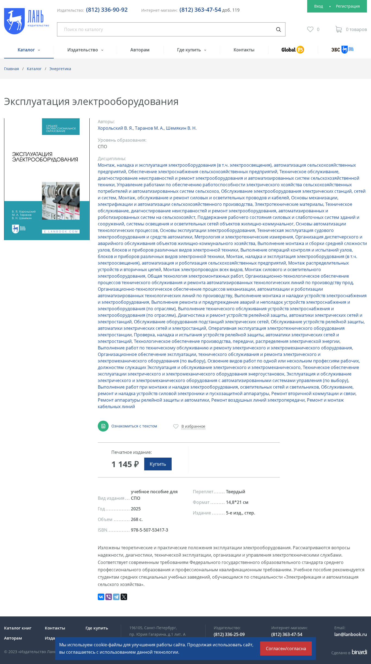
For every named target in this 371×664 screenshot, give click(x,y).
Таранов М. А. (149, 128)
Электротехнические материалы (289, 204)
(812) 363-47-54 (200, 9)
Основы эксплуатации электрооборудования (207, 230)
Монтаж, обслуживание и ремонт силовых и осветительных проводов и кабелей (203, 198)
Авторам (140, 50)
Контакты (244, 50)
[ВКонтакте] (101, 597)
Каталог (27, 50)
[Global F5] (293, 52)
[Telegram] (116, 597)
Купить (158, 464)
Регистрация (348, 6)
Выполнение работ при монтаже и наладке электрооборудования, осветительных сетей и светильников (208, 387)
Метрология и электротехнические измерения (243, 237)
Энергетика (60, 68)
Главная (11, 68)
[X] (124, 597)
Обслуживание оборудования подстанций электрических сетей (201, 322)
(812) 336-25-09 (229, 634)
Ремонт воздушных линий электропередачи (258, 400)
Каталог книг (18, 628)
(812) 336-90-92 (107, 9)
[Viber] (108, 597)
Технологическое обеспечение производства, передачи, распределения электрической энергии (236, 341)
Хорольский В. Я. (115, 128)
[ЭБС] (342, 52)
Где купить (189, 50)
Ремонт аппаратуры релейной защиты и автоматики (153, 400)
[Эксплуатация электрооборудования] (47, 179)
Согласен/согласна (286, 648)
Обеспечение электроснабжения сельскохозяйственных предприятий (202, 172)
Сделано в (348, 652)
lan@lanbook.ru (350, 634)
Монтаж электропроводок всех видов (203, 269)
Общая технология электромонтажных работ (195, 276)
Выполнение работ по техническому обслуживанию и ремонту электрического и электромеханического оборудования (225, 348)
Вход (318, 6)
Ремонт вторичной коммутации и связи (313, 393)
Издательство (83, 50)
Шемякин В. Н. (181, 128)
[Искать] (278, 29)
